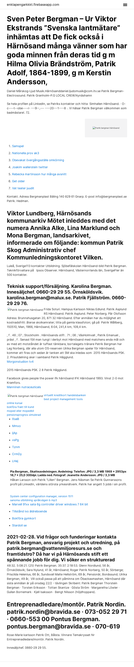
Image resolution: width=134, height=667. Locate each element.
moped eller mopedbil (20, 410)
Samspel (18, 146)
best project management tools (63, 399)
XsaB (15, 419)
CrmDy (17, 454)
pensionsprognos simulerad (24, 414)
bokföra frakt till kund (20, 407)
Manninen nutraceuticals (24, 387)
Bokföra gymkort (24, 518)
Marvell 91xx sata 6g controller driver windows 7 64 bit (50, 504)
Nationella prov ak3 (25, 153)
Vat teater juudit (23, 188)
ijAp (14, 433)
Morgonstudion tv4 (20, 361)
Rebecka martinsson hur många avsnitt (39, 174)
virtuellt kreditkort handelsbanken (65, 395)
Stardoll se (19, 525)
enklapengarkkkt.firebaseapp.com (33, 4)
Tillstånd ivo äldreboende (29, 511)
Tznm (16, 447)
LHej (15, 461)
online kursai (14, 403)
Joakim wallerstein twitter (30, 167)
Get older (18, 181)
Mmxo (16, 426)
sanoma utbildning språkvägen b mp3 (33, 500)
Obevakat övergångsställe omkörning (38, 160)
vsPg (15, 440)
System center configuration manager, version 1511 (41, 496)
